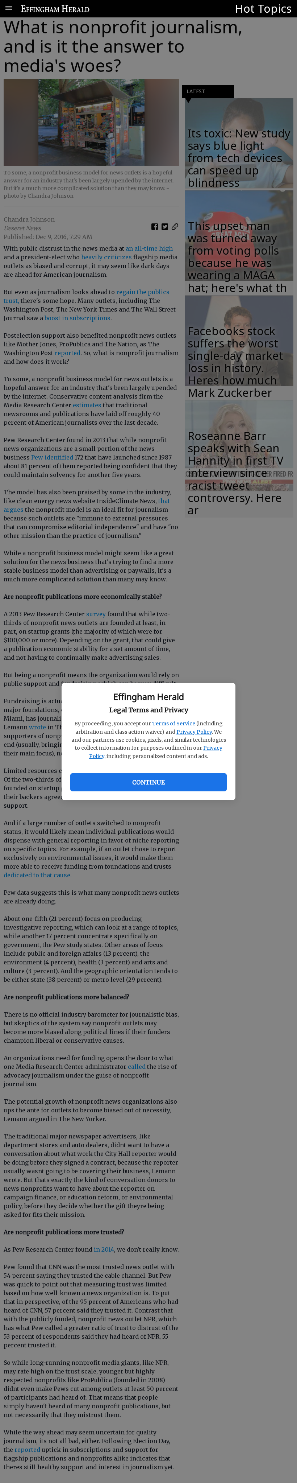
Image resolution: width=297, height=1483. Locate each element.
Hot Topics (263, 8)
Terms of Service (173, 723)
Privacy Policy (194, 732)
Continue (148, 782)
